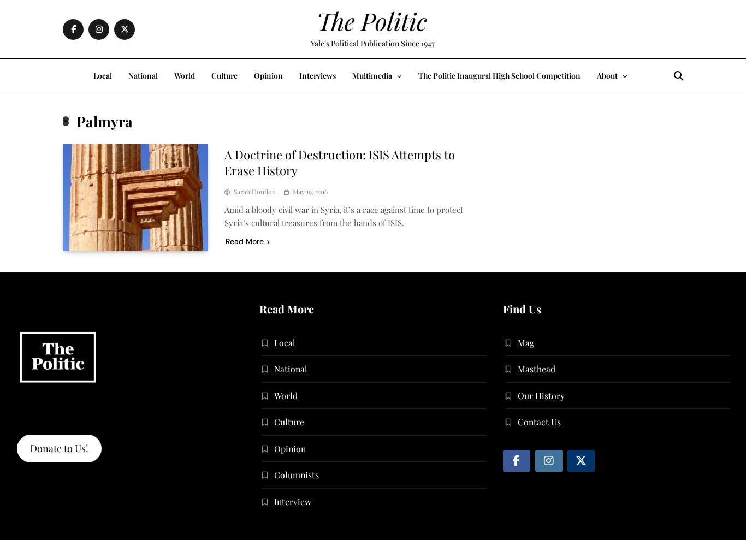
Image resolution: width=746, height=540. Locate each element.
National (143, 75)
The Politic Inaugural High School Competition (499, 75)
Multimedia (372, 75)
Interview (292, 501)
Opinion (268, 75)
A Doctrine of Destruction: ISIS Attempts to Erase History (339, 162)
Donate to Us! (59, 448)
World (184, 75)
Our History (541, 395)
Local (102, 75)
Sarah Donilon (255, 191)
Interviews (317, 75)
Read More (245, 241)
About (607, 75)
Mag (526, 342)
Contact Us (539, 422)
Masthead (536, 369)
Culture (224, 75)
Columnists (296, 474)
